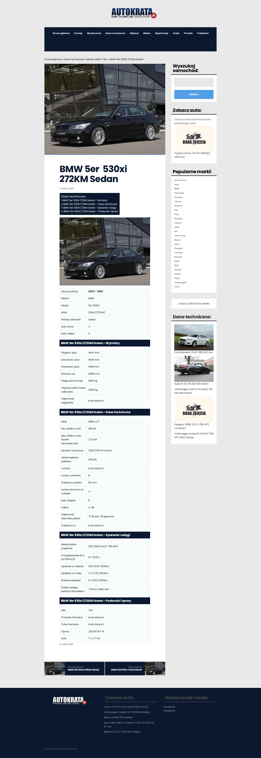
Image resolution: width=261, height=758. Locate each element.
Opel (176, 244)
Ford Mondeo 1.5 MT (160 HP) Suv (193, 352)
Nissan (177, 240)
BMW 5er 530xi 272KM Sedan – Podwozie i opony (91, 211)
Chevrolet (179, 193)
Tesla (177, 278)
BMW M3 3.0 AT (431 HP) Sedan (122, 732)
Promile (188, 33)
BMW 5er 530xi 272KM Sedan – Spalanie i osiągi (89, 207)
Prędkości (203, 33)
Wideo (147, 33)
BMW (176, 188)
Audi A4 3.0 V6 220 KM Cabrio (191, 383)
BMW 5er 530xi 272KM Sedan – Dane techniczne (90, 204)
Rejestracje (161, 33)
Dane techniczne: (192, 317)
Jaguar (177, 223)
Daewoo (178, 205)
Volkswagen (180, 282)
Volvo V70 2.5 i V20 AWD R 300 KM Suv (126, 707)
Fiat (176, 210)
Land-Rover (180, 235)
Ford (176, 214)
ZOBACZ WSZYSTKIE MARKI (193, 303)
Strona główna (61, 33)
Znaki (176, 33)
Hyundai (178, 218)
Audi (176, 184)
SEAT (176, 265)
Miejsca (134, 33)
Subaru (177, 269)
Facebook (169, 707)
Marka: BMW (93, 59)
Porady (78, 33)
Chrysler (178, 197)
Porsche (178, 252)
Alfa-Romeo (180, 180)
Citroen (178, 201)
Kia (175, 231)
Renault (178, 257)
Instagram (169, 710)
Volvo (177, 286)
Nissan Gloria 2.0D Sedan (118, 717)
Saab (177, 261)
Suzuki (177, 274)
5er (105, 59)
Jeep (176, 227)
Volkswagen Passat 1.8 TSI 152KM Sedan (127, 712)
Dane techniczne (115, 33)
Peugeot (178, 248)
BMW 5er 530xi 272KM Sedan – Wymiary (85, 200)
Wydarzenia (94, 33)
